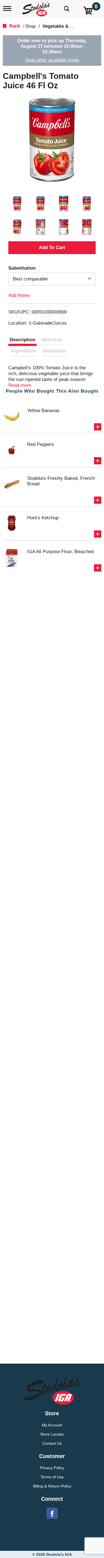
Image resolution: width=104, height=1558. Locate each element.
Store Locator (52, 1434)
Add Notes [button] (19, 295)
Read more (19, 385)
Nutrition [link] (52, 339)
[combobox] (52, 279)
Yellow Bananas (43, 410)
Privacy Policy (52, 1468)
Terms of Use (52, 1477)
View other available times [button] (52, 60)
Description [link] (22, 339)
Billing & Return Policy (52, 1486)
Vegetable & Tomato (64, 26)
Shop (30, 26)
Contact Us (52, 1443)
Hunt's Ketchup (43, 517)
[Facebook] (52, 1513)
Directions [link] (54, 350)
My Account (52, 1425)
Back (14, 26)
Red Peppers (40, 444)
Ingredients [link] (23, 350)
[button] (17, 203)
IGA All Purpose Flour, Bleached (60, 551)
